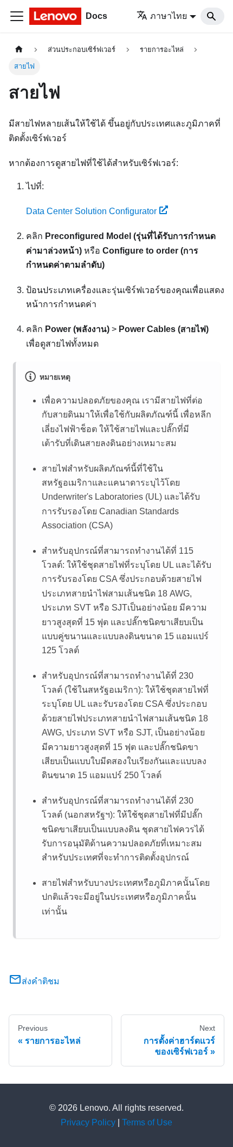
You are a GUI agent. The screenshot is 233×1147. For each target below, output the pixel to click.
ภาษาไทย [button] (168, 16)
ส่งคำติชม (41, 981)
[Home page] (19, 49)
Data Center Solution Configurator (91, 211)
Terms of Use (147, 1122)
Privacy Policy (88, 1122)
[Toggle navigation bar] (17, 16)
